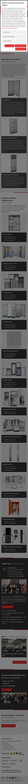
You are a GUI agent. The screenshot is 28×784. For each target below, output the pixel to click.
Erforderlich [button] (6, 32)
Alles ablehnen (9, 46)
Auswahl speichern (20, 46)
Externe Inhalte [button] (7, 41)
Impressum (19, 26)
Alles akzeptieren (20, 49)
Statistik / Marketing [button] (8, 36)
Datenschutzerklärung (11, 28)
